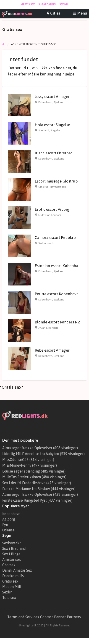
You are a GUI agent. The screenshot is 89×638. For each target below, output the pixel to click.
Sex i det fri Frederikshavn (23, 483)
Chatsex (8, 565)
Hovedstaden (58, 186)
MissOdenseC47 (15, 460)
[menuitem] (28, 4)
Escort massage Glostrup (56, 181)
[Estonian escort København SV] (19, 273)
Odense (8, 530)
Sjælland (59, 102)
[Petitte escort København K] (19, 302)
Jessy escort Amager (52, 96)
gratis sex (28, 4)
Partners (74, 617)
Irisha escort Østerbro (54, 153)
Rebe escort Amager (52, 350)
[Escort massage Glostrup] (19, 189)
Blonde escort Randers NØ (57, 322)
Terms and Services (23, 617)
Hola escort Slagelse (52, 125)
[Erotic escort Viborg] (19, 217)
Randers (53, 327)
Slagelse (55, 130)
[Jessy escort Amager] (19, 104)
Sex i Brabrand (14, 548)
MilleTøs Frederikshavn (21, 477)
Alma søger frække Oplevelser (27, 448)
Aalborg (8, 519)
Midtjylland (45, 215)
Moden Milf (11, 586)
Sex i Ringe (11, 554)
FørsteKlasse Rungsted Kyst (24, 500)
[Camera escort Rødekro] (19, 245)
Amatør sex (11, 559)
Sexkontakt (11, 543)
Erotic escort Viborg (52, 209)
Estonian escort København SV (61, 265)
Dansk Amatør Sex (17, 570)
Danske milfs (13, 576)
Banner (60, 617)
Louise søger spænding (21, 471)
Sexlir (7, 592)
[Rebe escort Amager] (19, 358)
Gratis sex (10, 581)
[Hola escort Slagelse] (19, 132)
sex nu (63, 4)
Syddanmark (46, 243)
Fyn (5, 524)
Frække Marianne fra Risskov (26, 489)
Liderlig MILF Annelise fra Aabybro (30, 454)
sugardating (47, 4)
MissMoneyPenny (16, 465)
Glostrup (43, 186)
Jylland (42, 327)
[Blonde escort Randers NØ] (19, 330)
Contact (46, 617)
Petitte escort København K (58, 294)
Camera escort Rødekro (55, 237)
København (45, 102)
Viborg (57, 215)
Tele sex (9, 597)
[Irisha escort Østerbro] (19, 161)
